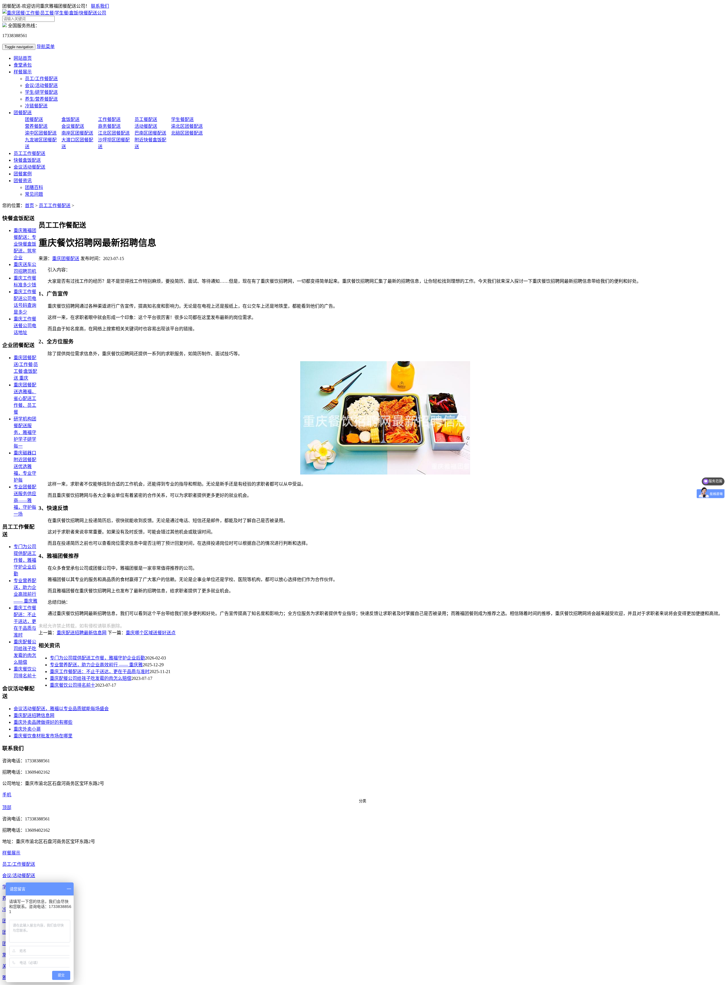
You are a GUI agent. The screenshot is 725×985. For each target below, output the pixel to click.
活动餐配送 (146, 126)
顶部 (6, 807)
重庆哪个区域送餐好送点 (151, 632)
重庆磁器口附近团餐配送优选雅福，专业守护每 (25, 466)
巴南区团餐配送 (150, 133)
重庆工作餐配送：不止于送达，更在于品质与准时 (100, 671)
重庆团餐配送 (65, 258)
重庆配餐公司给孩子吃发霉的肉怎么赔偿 (90, 678)
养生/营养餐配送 (41, 99)
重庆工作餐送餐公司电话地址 (25, 325)
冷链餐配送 (36, 105)
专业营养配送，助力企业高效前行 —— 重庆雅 (96, 664)
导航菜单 (46, 46)
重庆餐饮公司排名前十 (72, 685)
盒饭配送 (70, 119)
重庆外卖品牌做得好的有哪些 (43, 722)
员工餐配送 (146, 119)
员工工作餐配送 (29, 153)
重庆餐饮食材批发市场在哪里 (43, 735)
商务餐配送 (109, 126)
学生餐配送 (182, 119)
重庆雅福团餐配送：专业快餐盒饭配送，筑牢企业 (25, 244)
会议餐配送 (72, 126)
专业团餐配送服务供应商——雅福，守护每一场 (25, 500)
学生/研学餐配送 (41, 92)
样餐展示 (23, 71)
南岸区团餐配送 (77, 133)
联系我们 (100, 6)
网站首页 (23, 58)
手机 (6, 794)
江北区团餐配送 (114, 133)
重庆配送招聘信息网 (34, 715)
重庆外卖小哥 (27, 729)
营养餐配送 (36, 126)
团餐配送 (23, 112)
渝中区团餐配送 (41, 133)
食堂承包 (23, 65)
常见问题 (34, 194)
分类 (362, 801)
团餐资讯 (23, 180)
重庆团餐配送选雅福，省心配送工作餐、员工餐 (25, 398)
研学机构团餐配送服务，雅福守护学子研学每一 (25, 432)
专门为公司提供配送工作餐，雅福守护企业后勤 (97, 658)
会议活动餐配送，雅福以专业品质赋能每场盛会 (61, 708)
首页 (29, 205)
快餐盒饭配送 (27, 160)
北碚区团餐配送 (187, 133)
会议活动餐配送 (29, 167)
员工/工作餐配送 (41, 78)
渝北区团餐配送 (187, 126)
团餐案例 (23, 173)
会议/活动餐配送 (41, 85)
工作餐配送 (109, 119)
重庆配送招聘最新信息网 (81, 632)
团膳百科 (34, 187)
